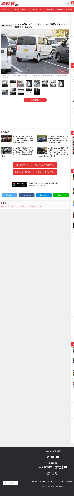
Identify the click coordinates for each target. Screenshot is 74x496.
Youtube (57, 457)
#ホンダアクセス (36, 206)
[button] (2, 51)
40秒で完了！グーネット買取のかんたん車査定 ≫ (35, 165)
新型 (23, 10)
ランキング (6, 10)
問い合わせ (51, 481)
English (49, 451)
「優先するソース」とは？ (37, 186)
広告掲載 (69, 481)
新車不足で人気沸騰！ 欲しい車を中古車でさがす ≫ (35, 172)
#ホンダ (4, 206)
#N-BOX (11, 206)
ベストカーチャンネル (35, 10)
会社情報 (34, 481)
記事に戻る (35, 100)
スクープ (16, 10)
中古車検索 (49, 10)
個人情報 (43, 481)
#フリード (18, 206)
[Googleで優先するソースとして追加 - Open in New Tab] (19, 184)
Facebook (52, 457)
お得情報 (60, 10)
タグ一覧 (60, 481)
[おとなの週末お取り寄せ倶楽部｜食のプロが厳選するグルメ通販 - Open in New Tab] (46, 467)
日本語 (57, 451)
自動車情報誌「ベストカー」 (9, 3)
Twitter (48, 457)
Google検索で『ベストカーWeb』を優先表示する (43, 183)
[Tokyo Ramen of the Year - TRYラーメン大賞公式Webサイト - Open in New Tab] (53, 474)
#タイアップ (26, 206)
